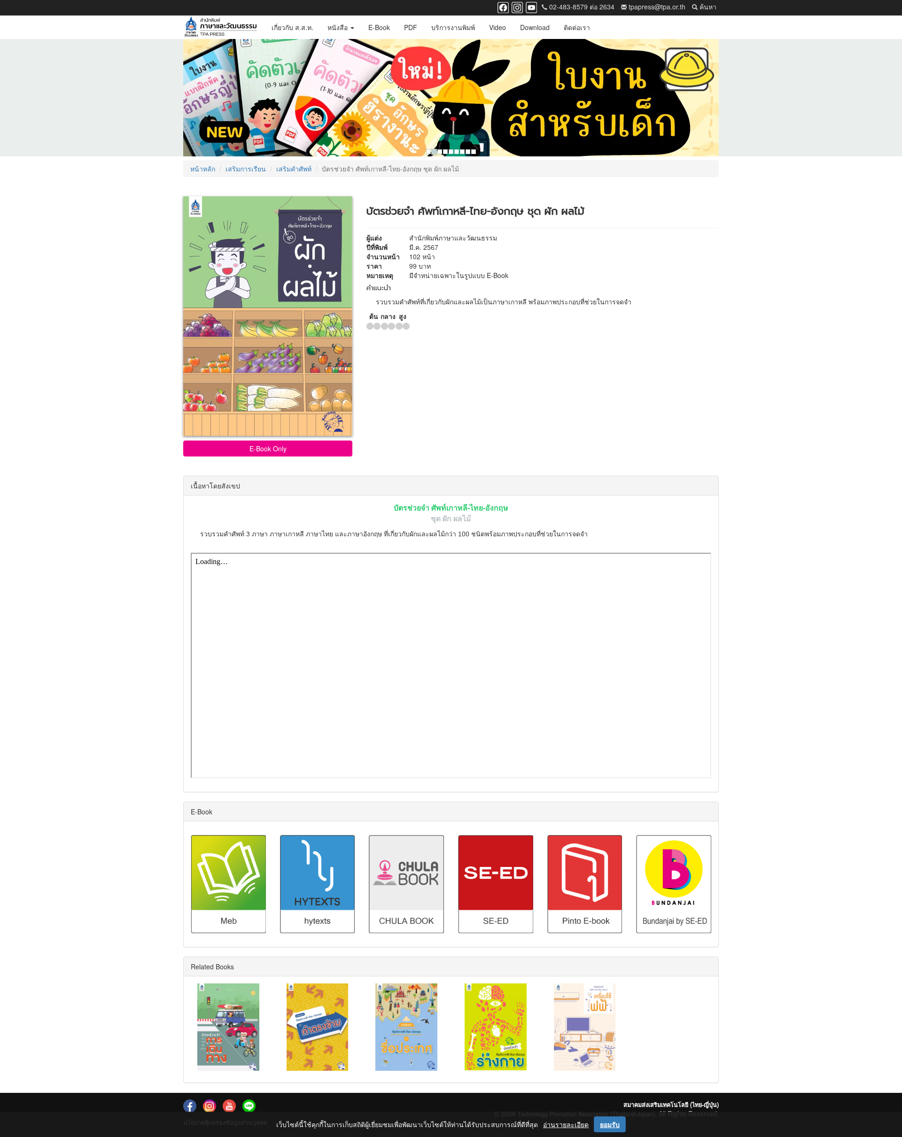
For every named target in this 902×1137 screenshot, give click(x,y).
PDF (410, 27)
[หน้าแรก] (220, 27)
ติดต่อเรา (577, 27)
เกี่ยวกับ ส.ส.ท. (292, 27)
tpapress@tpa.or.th (656, 6)
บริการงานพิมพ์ (453, 27)
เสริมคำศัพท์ (293, 168)
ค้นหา (707, 6)
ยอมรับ (610, 1124)
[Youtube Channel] (531, 6)
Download (535, 27)
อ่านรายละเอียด (566, 1124)
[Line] (249, 1105)
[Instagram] (517, 6)
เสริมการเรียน (246, 168)
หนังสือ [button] (338, 27)
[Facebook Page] (503, 6)
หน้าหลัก (202, 168)
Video (497, 27)
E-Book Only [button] (268, 448)
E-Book (379, 27)
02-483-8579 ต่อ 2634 (580, 6)
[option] (451, 97)
